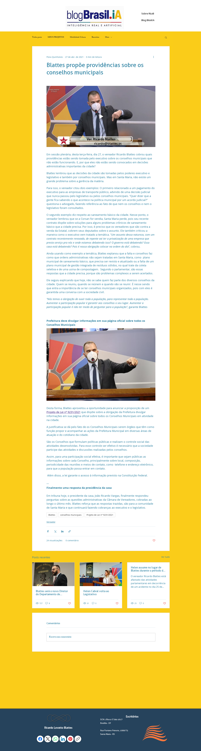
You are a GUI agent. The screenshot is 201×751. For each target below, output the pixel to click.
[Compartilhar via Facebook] (47, 531)
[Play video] (100, 116)
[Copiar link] (77, 739)
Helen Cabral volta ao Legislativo (96, 593)
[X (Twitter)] (47, 739)
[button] (166, 37)
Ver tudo (165, 556)
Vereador (50, 522)
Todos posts (37, 37)
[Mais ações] (153, 57)
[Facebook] (40, 739)
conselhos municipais (71, 514)
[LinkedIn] (62, 739)
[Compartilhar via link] (69, 531)
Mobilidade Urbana (78, 37)
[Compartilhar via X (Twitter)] (55, 531)
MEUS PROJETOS (56, 37)
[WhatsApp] (55, 739)
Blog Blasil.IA (148, 20)
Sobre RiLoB (147, 13)
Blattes (51, 514)
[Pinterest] (70, 739)
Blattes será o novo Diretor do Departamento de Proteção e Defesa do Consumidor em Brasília (52, 593)
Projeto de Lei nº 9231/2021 (100, 514)
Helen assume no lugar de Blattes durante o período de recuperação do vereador (148, 569)
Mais (107, 37)
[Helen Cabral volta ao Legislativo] (101, 574)
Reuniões (95, 37)
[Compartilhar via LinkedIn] (62, 531)
